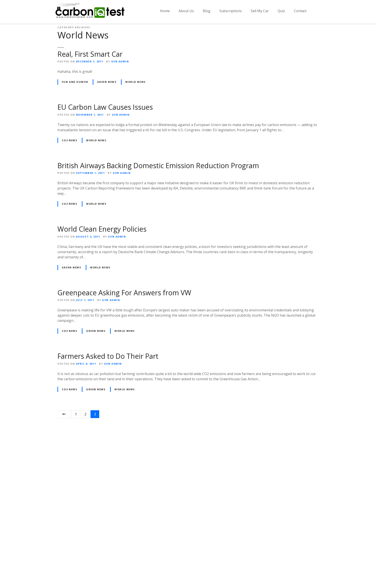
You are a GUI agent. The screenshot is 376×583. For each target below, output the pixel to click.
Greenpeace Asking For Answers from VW (124, 292)
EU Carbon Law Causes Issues (105, 107)
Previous (63, 414)
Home (165, 10)
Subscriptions (230, 10)
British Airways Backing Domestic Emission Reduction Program (158, 165)
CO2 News (69, 140)
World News (135, 81)
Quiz (281, 10)
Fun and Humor (75, 81)
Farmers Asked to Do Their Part (107, 356)
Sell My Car (260, 10)
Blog (206, 10)
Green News (107, 81)
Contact (300, 10)
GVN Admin (120, 61)
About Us (186, 10)
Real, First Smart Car (90, 54)
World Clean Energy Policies (101, 229)
